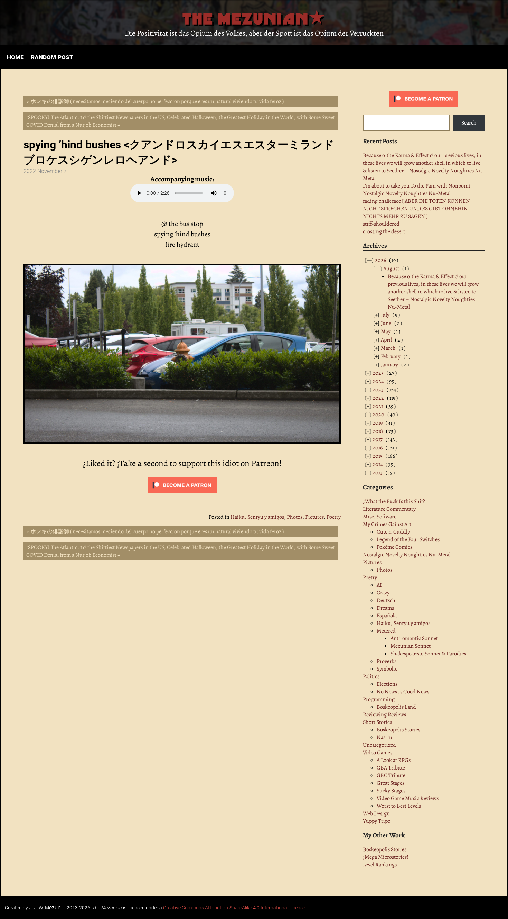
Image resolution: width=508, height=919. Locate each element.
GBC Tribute (391, 775)
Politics (371, 676)
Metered (386, 631)
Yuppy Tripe (376, 821)
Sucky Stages (391, 790)
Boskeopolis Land (396, 707)
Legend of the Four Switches (408, 539)
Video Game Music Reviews (408, 798)
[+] (381, 315)
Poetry (334, 517)
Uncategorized (379, 745)
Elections (387, 684)
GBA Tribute (391, 768)
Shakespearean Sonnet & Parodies (428, 653)
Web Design (376, 813)
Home (15, 57)
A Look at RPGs (394, 760)
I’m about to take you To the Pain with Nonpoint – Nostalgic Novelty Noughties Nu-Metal (419, 189)
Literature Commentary (389, 509)
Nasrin (384, 737)
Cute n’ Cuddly (393, 532)
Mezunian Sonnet (411, 646)
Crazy (383, 593)
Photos (294, 517)
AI (379, 585)
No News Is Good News (403, 691)
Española (387, 615)
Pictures (314, 517)
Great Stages (390, 783)
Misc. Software (379, 516)
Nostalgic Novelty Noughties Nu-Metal (407, 554)
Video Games (377, 752)
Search (469, 123)
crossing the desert (384, 231)
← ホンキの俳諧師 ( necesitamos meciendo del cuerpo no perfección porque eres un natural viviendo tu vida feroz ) (155, 101)
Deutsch (386, 600)
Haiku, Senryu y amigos (257, 517)
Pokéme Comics (394, 547)
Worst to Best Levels (399, 806)
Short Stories (377, 722)
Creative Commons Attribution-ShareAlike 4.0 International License (234, 908)
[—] (375, 260)
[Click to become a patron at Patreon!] (423, 105)
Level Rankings (380, 864)
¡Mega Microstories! (385, 857)
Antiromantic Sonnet (414, 638)
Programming (379, 699)
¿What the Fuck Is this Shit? (394, 501)
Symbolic (387, 669)
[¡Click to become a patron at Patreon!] (182, 494)
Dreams (385, 608)
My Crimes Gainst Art (387, 524)
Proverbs (386, 661)
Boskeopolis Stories (398, 730)
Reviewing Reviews (384, 714)
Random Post (52, 57)
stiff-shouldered (381, 224)
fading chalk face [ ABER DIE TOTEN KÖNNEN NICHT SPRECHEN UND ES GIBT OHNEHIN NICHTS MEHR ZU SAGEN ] (416, 208)
